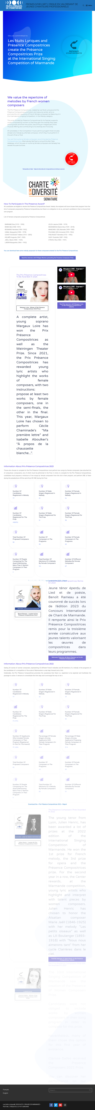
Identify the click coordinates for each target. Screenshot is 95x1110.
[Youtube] (60, 1105)
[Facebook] (51, 1105)
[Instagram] (65, 1105)
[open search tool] (83, 5)
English (5, 1093)
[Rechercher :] (70, 1090)
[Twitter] (56, 1105)
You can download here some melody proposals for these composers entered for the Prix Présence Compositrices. (41, 251)
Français (6, 1089)
